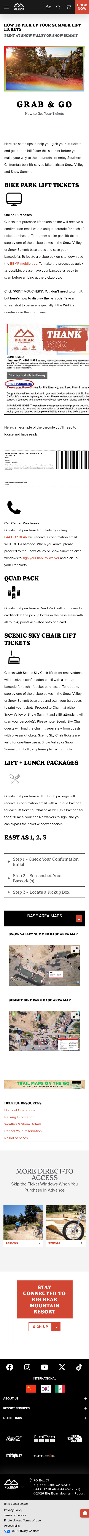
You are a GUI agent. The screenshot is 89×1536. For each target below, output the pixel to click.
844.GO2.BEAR (15, 537)
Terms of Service (15, 1515)
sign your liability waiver (40, 557)
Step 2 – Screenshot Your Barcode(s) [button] (37, 878)
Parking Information (19, 1117)
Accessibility (12, 1525)
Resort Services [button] (16, 1408)
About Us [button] (10, 1398)
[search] (58, 7)
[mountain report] (48, 7)
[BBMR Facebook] (9, 1366)
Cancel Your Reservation (23, 1131)
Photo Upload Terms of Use (22, 1520)
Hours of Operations (19, 1110)
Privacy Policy (13, 1510)
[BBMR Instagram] (27, 1366)
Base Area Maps (44, 916)
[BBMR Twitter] (62, 1366)
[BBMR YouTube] (44, 1366)
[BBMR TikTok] (79, 1366)
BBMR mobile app (23, 263)
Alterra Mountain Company (16, 1504)
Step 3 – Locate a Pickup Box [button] (41, 892)
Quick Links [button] (12, 1418)
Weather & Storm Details (22, 1124)
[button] (44, 965)
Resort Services (16, 1137)
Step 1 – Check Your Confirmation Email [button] (46, 861)
